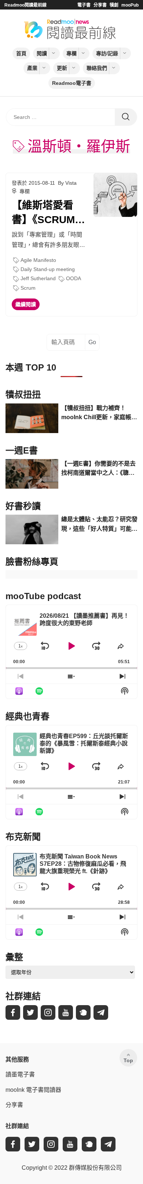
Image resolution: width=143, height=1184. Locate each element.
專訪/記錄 (107, 53)
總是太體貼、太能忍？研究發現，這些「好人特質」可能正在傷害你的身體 (99, 524)
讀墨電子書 (20, 1074)
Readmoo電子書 (71, 83)
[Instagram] (48, 1012)
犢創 (114, 5)
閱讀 (42, 53)
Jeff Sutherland (38, 278)
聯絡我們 (97, 68)
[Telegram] (101, 1012)
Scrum (28, 288)
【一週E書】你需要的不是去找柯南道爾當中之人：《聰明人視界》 (98, 469)
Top (128, 1060)
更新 (62, 68)
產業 (32, 68)
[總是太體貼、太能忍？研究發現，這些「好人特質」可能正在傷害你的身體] (32, 529)
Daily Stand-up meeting (48, 269)
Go (92, 342)
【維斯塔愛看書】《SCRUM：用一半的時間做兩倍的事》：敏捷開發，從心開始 (48, 213)
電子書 (84, 5)
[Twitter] (30, 1012)
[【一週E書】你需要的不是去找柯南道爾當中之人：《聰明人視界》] (32, 474)
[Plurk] (83, 1012)
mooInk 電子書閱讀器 (33, 1090)
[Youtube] (65, 1012)
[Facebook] (13, 1012)
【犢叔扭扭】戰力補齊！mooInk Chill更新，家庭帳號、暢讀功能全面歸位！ (96, 413)
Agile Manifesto (38, 260)
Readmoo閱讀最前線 (25, 5)
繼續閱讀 (25, 304)
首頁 (21, 53)
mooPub (130, 5)
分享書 (100, 5)
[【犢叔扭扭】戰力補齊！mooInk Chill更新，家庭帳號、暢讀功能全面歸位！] (32, 418)
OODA (73, 278)
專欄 (71, 53)
